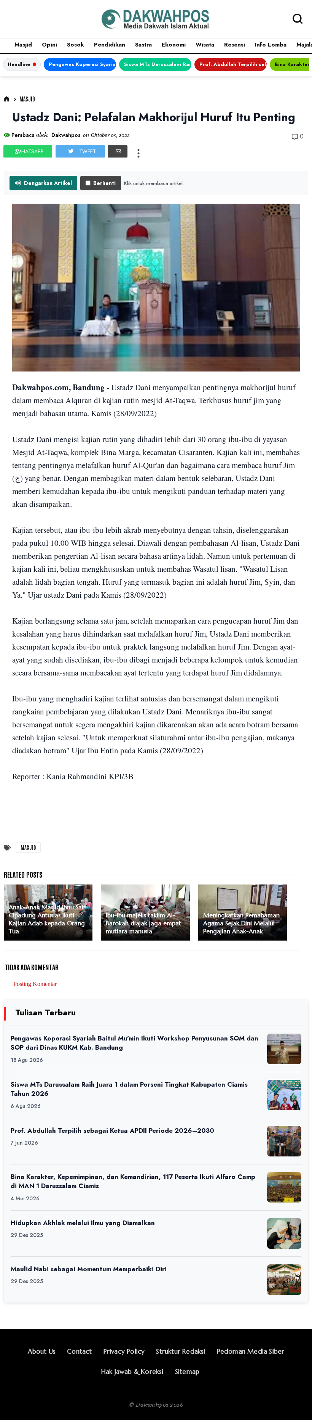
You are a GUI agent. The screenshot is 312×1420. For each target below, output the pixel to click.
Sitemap (187, 1371)
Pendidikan (109, 44)
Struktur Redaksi (180, 1351)
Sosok (75, 44)
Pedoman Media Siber (251, 1351)
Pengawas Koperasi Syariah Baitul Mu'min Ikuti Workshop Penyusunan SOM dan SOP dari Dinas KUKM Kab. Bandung (82, 64)
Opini (49, 44)
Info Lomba (271, 44)
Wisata (205, 44)
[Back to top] (293, 1402)
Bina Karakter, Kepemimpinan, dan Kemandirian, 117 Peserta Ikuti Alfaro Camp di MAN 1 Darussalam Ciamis (133, 1181)
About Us (42, 1351)
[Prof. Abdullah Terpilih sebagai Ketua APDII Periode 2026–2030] (284, 1141)
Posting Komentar (35, 984)
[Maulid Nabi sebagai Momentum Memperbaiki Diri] (284, 1279)
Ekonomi (174, 44)
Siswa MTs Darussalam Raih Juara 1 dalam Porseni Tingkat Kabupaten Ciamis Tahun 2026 (157, 64)
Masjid (23, 44)
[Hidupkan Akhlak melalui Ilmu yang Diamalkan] (284, 1233)
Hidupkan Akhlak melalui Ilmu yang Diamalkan (83, 1222)
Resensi (234, 44)
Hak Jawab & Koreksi (132, 1371)
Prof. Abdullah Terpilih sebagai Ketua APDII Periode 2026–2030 (233, 64)
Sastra (143, 44)
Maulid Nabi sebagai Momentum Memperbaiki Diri (89, 1269)
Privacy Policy (124, 1351)
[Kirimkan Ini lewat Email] (117, 151)
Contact (79, 1351)
